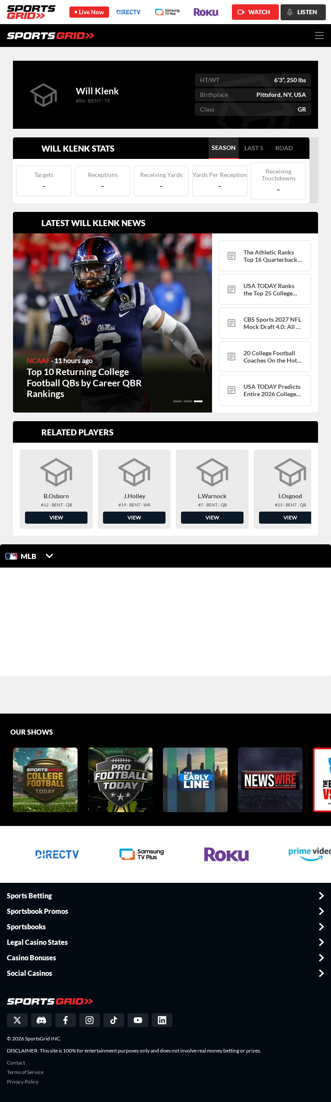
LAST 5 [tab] (253, 148)
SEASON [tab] (224, 147)
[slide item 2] (188, 401)
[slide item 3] (198, 401)
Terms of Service (25, 1072)
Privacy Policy (22, 1082)
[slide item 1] (177, 401)
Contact (16, 1063)
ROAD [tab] (284, 148)
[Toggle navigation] (319, 35)
